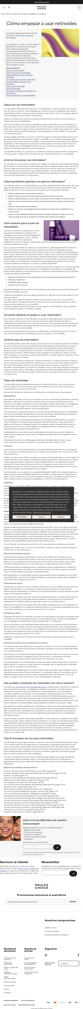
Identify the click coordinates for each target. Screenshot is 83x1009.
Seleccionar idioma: (50, 963)
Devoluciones (9, 985)
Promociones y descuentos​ (30, 968)
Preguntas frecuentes (8, 963)
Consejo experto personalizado (30, 963)
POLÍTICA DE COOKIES (9, 1005)
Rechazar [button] (61, 517)
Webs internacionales (9, 977)
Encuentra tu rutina (29, 958)
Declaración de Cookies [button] (42, 512)
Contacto (7, 992)
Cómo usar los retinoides (15, 86)
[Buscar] (9, 8)
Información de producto (9, 958)
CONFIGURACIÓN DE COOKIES (26, 1005)
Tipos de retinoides (13, 88)
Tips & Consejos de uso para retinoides (20, 95)
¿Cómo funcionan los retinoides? (18, 72)
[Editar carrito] (79, 7)
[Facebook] (78, 955)
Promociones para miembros (31, 972)
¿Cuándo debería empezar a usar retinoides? (18, 82)
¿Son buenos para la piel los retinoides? (20, 79)
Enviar (73, 902)
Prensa (6, 989)
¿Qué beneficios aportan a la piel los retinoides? (19, 76)
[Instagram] (46, 955)
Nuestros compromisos (60, 920)
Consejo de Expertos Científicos (57, 935)
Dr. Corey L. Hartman (25, 35)
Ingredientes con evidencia (37, 14)
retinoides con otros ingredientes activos (31, 687)
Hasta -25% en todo (52, 2)
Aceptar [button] (41, 517)
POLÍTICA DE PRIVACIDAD (28, 1000)
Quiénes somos (50, 927)
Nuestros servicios (10, 950)
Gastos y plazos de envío (11, 968)
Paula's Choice (6, 14)
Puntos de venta (10, 982)
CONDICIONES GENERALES (10, 1000)
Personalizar (22, 517)
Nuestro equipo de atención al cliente (19, 869)
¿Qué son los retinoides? (15, 70)
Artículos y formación (19, 14)
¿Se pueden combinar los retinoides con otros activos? (21, 91)
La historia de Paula (52, 931)
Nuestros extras (30, 950)
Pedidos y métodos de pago (10, 972)
